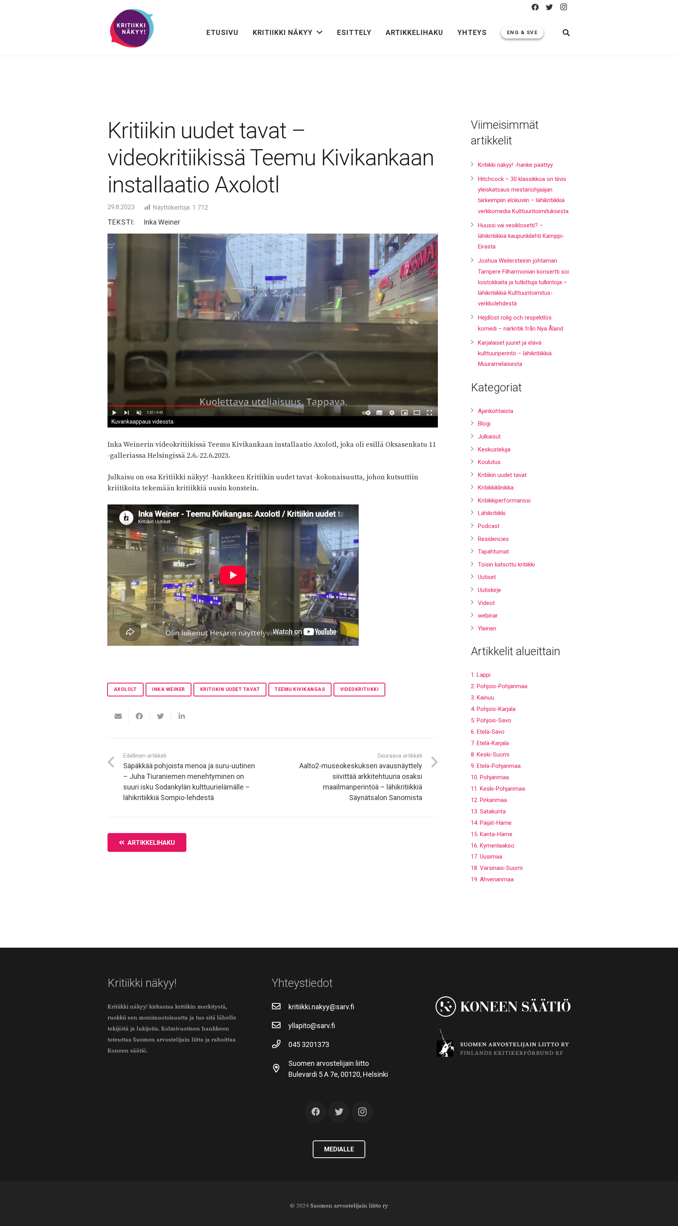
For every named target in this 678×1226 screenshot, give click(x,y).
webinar (488, 615)
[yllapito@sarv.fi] (280, 1025)
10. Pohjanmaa (490, 777)
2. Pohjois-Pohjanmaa (499, 686)
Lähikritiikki (491, 513)
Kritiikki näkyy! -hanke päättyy (515, 164)
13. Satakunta (488, 811)
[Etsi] (566, 32)
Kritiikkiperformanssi (504, 500)
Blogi (484, 423)
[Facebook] (535, 7)
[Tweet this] (160, 716)
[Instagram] (563, 7)
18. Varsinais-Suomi (497, 868)
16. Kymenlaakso (492, 845)
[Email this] (118, 716)
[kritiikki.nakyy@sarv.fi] (280, 1006)
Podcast (488, 526)
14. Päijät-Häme (491, 822)
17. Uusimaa (486, 856)
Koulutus (489, 462)
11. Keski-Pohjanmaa (498, 788)
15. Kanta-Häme (491, 834)
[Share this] (139, 716)
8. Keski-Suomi (490, 754)
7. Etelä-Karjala (490, 743)
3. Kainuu (482, 697)
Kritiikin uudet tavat (502, 475)
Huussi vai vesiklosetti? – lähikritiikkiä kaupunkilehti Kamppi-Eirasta (521, 236)
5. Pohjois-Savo (491, 720)
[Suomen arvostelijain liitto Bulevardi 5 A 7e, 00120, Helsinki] (280, 1068)
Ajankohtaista (495, 411)
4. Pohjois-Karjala (493, 709)
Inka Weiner (162, 222)
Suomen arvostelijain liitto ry (349, 1206)
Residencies (493, 539)
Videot (486, 603)
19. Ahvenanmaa (492, 879)
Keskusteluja (494, 449)
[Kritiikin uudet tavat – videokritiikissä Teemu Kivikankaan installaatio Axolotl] (273, 325)
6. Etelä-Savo (488, 731)
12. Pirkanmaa (489, 800)
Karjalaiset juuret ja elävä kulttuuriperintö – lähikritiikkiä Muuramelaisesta (515, 353)
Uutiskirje (489, 590)
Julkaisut (489, 436)
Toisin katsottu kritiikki (506, 564)
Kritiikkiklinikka (496, 487)
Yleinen (487, 628)
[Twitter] (549, 7)
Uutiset (487, 577)
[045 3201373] (280, 1044)
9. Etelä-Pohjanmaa (496, 765)
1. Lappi (480, 674)
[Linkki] (132, 28)
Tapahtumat (493, 551)
